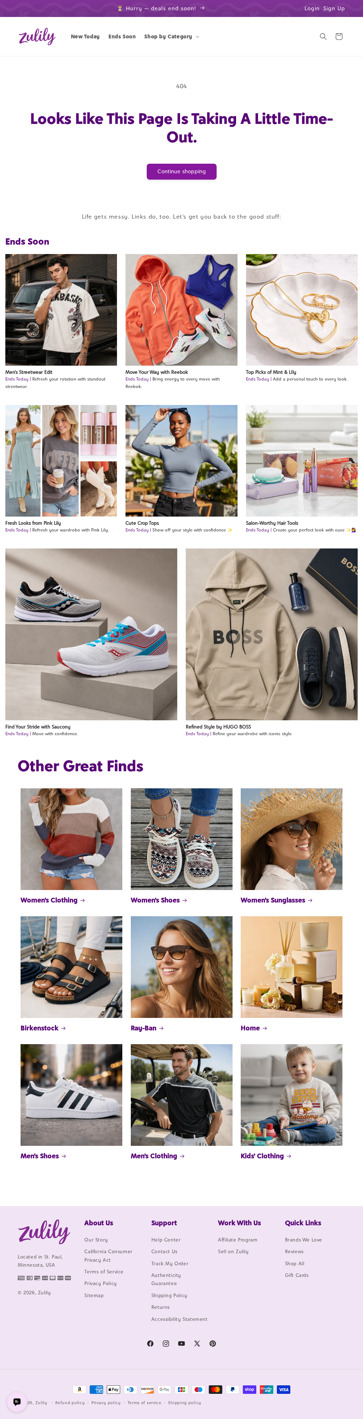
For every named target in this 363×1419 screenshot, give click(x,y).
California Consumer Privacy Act (108, 1255)
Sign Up (334, 8)
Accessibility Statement (179, 1319)
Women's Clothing (49, 900)
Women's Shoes (155, 900)
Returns (160, 1307)
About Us (98, 1223)
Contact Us (164, 1251)
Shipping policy (184, 1402)
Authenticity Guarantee (166, 1279)
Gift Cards (297, 1275)
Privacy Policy (100, 1283)
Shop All (295, 1263)
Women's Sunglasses (273, 900)
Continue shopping (181, 171)
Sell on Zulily (233, 1251)
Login (312, 8)
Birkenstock (39, 1028)
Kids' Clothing (262, 1156)
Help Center (166, 1240)
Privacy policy (106, 1402)
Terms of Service (104, 1271)
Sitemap (94, 1295)
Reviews (294, 1251)
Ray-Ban (143, 1028)
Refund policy (70, 1402)
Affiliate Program (237, 1240)
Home (250, 1028)
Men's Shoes (40, 1156)
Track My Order (169, 1263)
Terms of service (145, 1402)
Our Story (96, 1240)
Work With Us (239, 1223)
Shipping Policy (169, 1295)
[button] (171, 36)
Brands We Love (303, 1240)
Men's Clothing (154, 1156)
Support (164, 1223)
